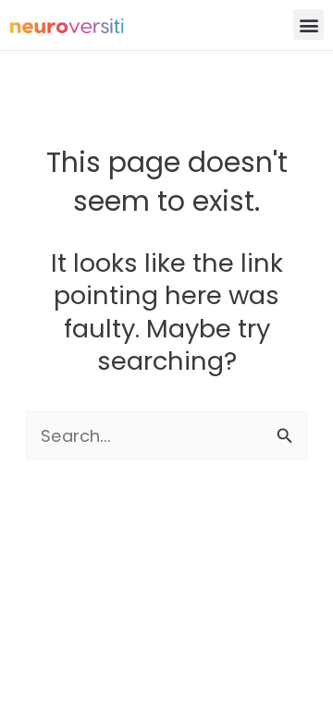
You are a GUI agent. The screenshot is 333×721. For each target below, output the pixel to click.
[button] (308, 24)
